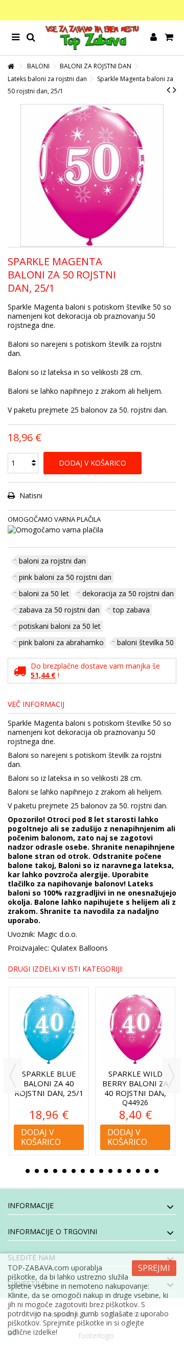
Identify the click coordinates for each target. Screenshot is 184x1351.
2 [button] (37, 1171)
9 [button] (101, 1171)
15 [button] (156, 1171)
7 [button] (83, 1171)
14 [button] (147, 1171)
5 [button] (64, 1171)
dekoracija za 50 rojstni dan (128, 593)
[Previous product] (168, 90)
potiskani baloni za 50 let (60, 626)
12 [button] (129, 1171)
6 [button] (74, 1171)
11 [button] (120, 1171)
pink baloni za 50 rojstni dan (65, 577)
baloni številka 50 (145, 642)
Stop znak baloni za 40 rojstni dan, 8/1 (138, 1083)
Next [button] (171, 1075)
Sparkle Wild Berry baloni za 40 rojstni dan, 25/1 (52, 1088)
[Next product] (174, 90)
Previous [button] (13, 1075)
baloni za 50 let (44, 593)
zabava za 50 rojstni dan (59, 610)
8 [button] (92, 1171)
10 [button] (110, 1171)
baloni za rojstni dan (52, 561)
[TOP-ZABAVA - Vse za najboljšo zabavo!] (92, 38)
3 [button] (46, 1171)
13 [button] (138, 1171)
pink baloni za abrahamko (61, 642)
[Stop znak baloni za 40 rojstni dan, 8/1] (138, 1029)
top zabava (131, 610)
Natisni (29, 495)
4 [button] (55, 1171)
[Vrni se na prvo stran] (11, 66)
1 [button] (28, 1171)
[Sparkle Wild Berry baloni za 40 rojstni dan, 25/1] (52, 1029)
